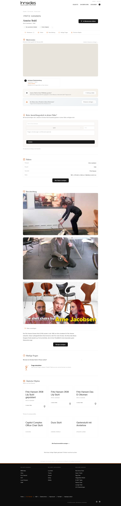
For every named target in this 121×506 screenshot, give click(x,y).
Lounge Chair (78, 485)
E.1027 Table (78, 480)
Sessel (50, 475)
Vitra (22, 473)
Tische (50, 473)
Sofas (49, 478)
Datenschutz (43, 496)
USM (22, 482)
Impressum (52, 496)
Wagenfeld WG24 (80, 478)
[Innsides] (31, 3)
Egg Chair (78, 475)
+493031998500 (31, 83)
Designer (94, 4)
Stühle (49, 480)
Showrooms (84, 4)
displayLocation (68, 496)
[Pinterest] (99, 502)
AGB (36, 496)
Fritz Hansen (30, 11)
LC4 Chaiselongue (80, 487)
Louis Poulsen (24, 480)
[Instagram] (96, 502)
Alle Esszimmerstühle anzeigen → (60, 443)
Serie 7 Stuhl (78, 473)
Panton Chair (78, 482)
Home (22, 496)
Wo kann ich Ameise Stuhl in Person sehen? (52, 359)
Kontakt (60, 496)
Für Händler (29, 496)
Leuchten (50, 471)
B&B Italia (23, 471)
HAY (22, 478)
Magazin (94, 1)
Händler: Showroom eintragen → (90, 42)
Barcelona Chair (79, 471)
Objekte (75, 4)
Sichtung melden (90, 93)
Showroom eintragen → (88, 102)
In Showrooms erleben (89, 21)
